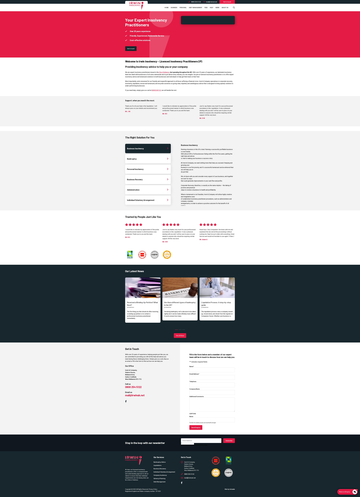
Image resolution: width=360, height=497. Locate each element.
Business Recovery (135, 179)
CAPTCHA (192, 413)
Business (174, 7)
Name (191, 366)
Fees (205, 7)
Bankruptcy (132, 159)
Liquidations (157, 465)
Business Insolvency (135, 148)
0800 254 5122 (196, 2)
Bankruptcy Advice (160, 462)
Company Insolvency (160, 475)
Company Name (194, 389)
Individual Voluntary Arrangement (140, 200)
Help (211, 7)
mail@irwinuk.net (211, 2)
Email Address (194, 374)
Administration (133, 190)
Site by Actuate (230, 489)
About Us (225, 7)
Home (166, 7)
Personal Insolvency (135, 169)
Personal (183, 7)
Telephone (192, 381)
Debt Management (195, 7)
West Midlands (164, 72)
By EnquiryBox (346, 491)
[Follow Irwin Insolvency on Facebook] (126, 401)
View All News (180, 335)
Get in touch (227, 2)
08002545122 (156, 90)
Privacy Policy (153, 489)
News (217, 7)
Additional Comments (196, 396)
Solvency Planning (159, 478)
